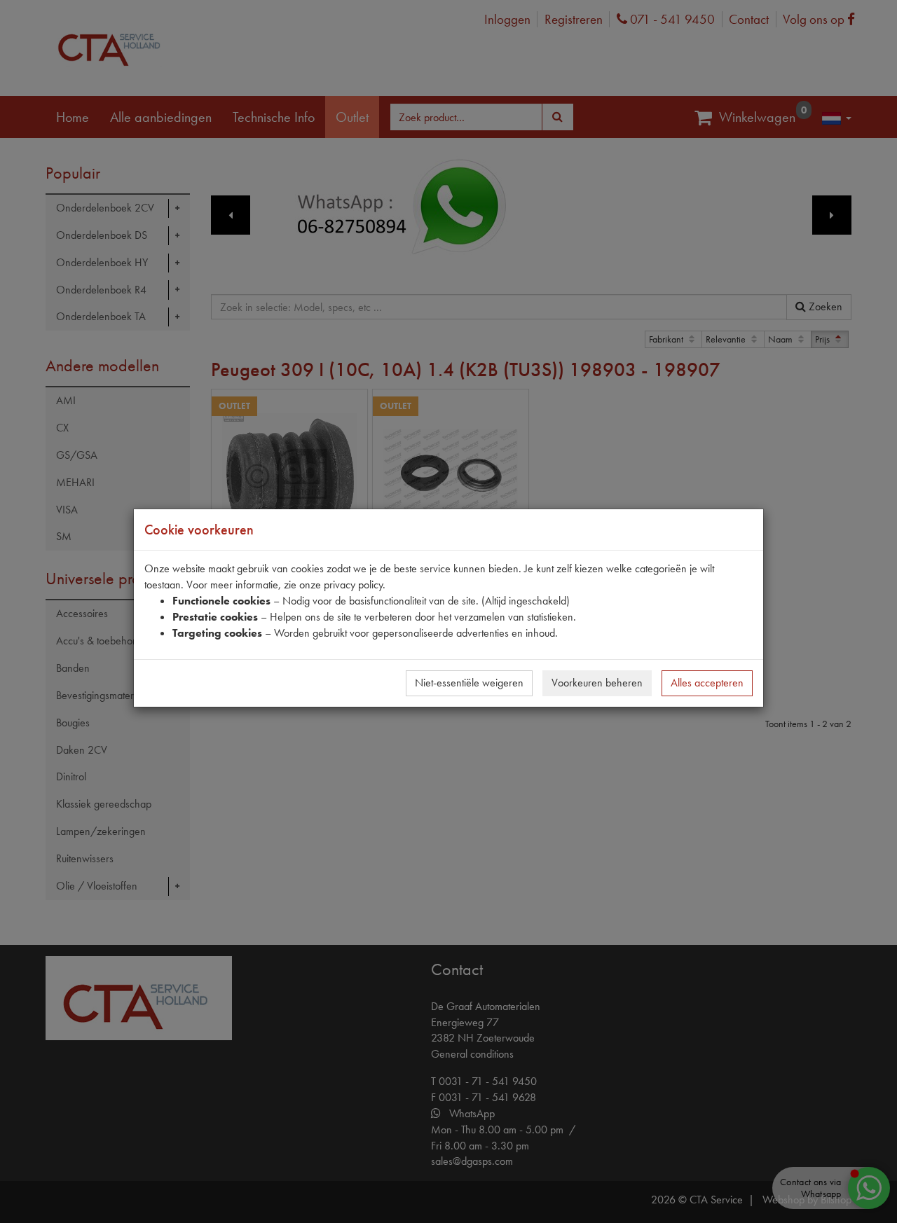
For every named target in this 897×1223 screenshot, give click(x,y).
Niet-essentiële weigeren (469, 682)
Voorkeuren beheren (597, 682)
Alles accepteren (707, 682)
